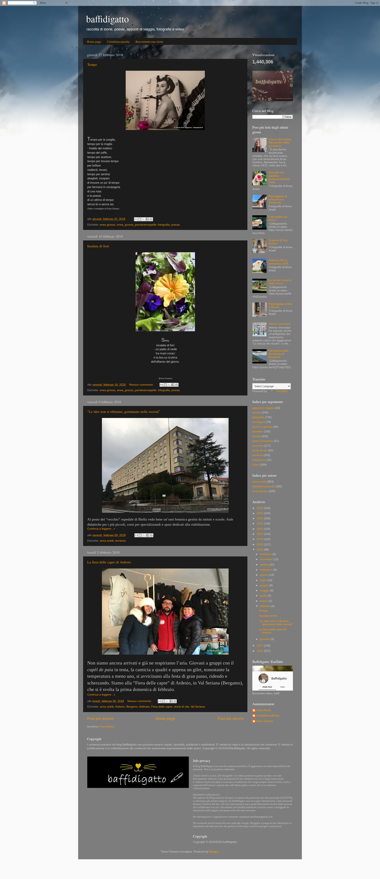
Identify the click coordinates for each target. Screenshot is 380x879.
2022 (260, 528)
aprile (264, 595)
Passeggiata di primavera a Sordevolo (278, 199)
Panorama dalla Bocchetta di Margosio (278, 354)
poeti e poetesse (262, 441)
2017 (260, 645)
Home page (94, 41)
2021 (260, 534)
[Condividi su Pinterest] (151, 219)
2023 (260, 523)
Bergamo (132, 706)
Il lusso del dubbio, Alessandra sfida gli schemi (280, 142)
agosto (264, 574)
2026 (260, 508)
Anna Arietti (263, 710)
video (255, 464)
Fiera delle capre (161, 706)
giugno (264, 585)
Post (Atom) (107, 726)
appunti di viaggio (263, 408)
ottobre (265, 564)
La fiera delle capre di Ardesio (109, 562)
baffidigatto (107, 18)
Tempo (92, 64)
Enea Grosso (264, 721)
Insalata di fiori (98, 246)
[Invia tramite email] (136, 219)
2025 (260, 513)
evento (256, 412)
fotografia (164, 224)
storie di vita (259, 450)
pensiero (257, 431)
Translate (282, 391)
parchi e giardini (262, 426)
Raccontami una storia (149, 41)
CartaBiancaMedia (267, 715)
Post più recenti (100, 718)
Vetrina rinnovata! (280, 323)
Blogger (214, 851)
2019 (260, 544)
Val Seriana (198, 706)
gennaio (265, 639)
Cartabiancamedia (118, 41)
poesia (175, 224)
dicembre (266, 554)
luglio (263, 580)
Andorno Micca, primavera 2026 (278, 262)
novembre (266, 559)
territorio (120, 540)
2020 (260, 539)
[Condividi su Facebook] (147, 219)
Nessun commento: (141, 384)
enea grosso (107, 224)
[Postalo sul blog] (140, 219)
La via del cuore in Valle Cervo (280, 282)
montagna (258, 422)
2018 (260, 549)
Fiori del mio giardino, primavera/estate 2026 (279, 177)
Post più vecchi (230, 718)
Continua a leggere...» (101, 528)
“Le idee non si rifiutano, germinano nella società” (123, 411)
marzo (264, 600)
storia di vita (181, 706)
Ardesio (120, 706)
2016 (260, 650)
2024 (260, 518)
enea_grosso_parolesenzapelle (136, 224)
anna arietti (107, 540)
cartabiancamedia (263, 486)
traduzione (259, 459)
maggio (265, 590)
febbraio (144, 706)
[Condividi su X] (143, 219)
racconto (257, 445)
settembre (266, 569)
